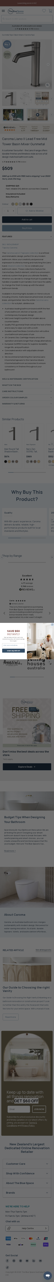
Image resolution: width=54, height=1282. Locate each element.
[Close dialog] (52, 624)
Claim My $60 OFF (13, 650)
